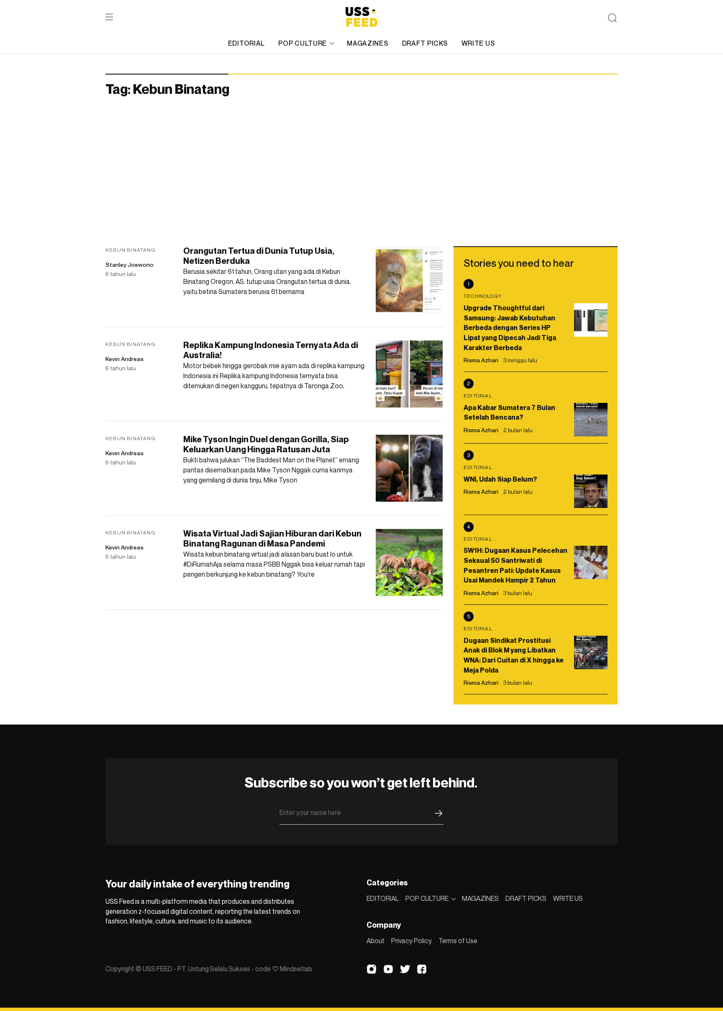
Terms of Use (457, 940)
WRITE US (478, 43)
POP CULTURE (302, 43)
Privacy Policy (411, 940)
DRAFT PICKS (425, 43)
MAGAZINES (367, 43)
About (376, 940)
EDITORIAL (246, 43)
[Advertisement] (361, 183)
